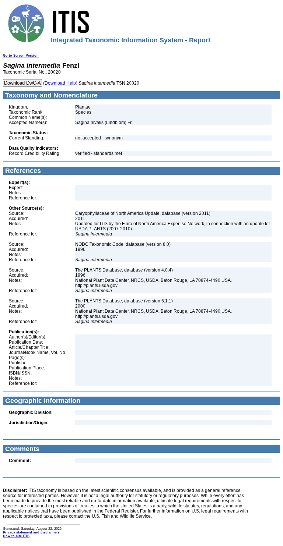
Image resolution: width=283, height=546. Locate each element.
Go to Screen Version (21, 55)
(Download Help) (60, 83)
